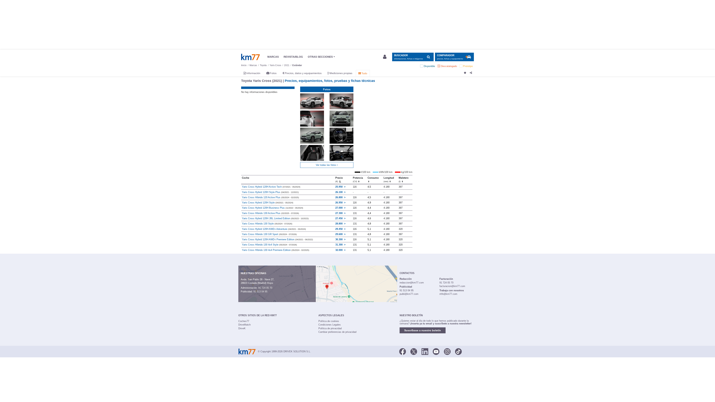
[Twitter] (413, 351)
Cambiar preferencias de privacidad (337, 332)
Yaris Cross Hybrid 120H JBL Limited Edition (275, 218)
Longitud (389, 179)
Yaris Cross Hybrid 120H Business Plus (272, 207)
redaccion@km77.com (412, 282)
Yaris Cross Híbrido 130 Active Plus (270, 213)
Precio (339, 179)
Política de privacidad (330, 328)
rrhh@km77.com (448, 294)
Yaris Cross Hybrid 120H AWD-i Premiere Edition (277, 239)
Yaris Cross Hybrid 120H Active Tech (271, 186)
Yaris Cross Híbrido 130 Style (267, 223)
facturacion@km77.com (452, 286)
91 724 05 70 (265, 287)
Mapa (270, 283)
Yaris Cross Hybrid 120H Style (267, 202)
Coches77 (243, 321)
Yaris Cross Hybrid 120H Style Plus (270, 192)
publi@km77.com (409, 294)
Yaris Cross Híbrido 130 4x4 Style (269, 244)
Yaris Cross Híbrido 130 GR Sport (269, 234)
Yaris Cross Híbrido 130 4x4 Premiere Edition (275, 250)
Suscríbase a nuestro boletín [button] (422, 330)
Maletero (404, 179)
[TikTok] (458, 351)
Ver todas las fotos (326, 165)
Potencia (358, 179)
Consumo (373, 177)
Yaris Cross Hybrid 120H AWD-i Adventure (274, 229)
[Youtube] (436, 351)
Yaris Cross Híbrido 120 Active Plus (270, 197)
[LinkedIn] (425, 351)
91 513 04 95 (260, 291)
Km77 (250, 57)
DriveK (242, 328)
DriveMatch (244, 324)
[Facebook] (402, 351)
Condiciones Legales (329, 324)
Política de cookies (328, 321)
